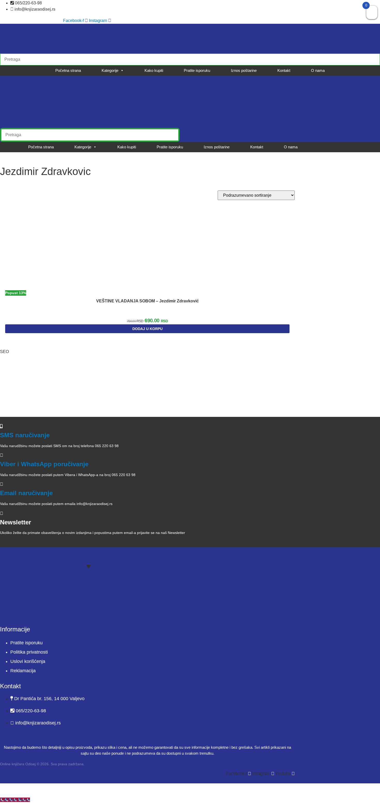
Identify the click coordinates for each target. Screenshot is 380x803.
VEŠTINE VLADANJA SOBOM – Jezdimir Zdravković (147, 301)
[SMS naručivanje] (1, 426)
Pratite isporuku (197, 70)
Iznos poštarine (244, 70)
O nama (318, 70)
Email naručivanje (26, 493)
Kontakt (283, 70)
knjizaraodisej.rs (30, 400)
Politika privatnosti (29, 652)
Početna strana (68, 70)
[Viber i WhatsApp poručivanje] (1, 455)
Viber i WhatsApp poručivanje (44, 464)
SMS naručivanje (25, 435)
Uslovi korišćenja (27, 661)
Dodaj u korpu (147, 329)
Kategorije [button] (110, 70)
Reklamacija (23, 670)
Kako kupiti (154, 70)
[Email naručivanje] (1, 484)
